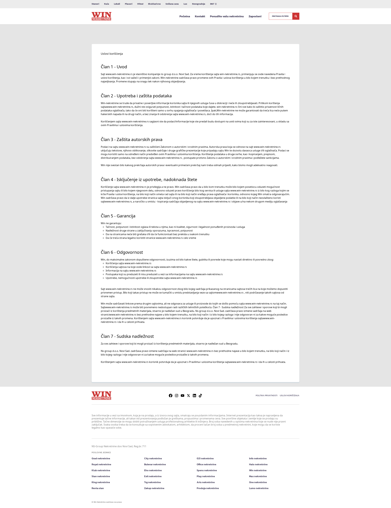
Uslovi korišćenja (289, 395)
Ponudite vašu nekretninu (227, 16)
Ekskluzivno (154, 4)
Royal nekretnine (101, 464)
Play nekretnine (206, 476)
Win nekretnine (258, 470)
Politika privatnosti (266, 395)
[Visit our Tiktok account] (200, 395)
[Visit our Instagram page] (176, 395)
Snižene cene (172, 4)
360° (212, 4)
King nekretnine (101, 482)
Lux (185, 4)
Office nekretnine (206, 464)
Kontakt (200, 16)
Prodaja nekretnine (208, 488)
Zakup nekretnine (154, 488)
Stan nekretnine (101, 476)
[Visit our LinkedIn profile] (194, 395)
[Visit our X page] (188, 395)
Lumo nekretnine (259, 488)
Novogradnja (198, 4)
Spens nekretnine (207, 470)
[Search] (295, 16)
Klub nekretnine (101, 470)
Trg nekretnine (152, 482)
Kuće (106, 4)
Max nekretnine (258, 476)
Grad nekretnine (101, 458)
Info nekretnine (258, 458)
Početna (184, 16)
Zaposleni (255, 16)
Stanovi (95, 4)
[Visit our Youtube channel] (182, 395)
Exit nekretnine (153, 476)
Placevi (128, 4)
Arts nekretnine (206, 482)
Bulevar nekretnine (155, 464)
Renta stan (98, 488)
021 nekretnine (205, 458)
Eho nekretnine (153, 470)
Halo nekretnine (258, 464)
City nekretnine (153, 458)
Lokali (117, 4)
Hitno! (140, 4)
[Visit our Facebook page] (170, 395)
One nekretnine (258, 482)
